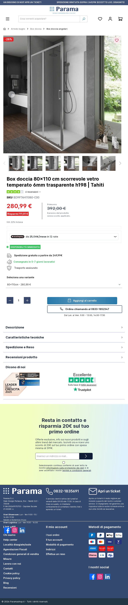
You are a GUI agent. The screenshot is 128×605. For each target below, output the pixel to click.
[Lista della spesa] (100, 18)
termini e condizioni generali (76, 470)
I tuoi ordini (52, 534)
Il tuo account (54, 539)
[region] (62, 104)
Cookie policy (11, 573)
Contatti (8, 568)
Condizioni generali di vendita (21, 554)
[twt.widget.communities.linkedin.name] (22, 530)
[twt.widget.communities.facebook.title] (92, 576)
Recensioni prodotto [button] (21, 357)
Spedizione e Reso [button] (20, 347)
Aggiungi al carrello (84, 300)
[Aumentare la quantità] (27, 300)
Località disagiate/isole (17, 544)
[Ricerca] (84, 19)
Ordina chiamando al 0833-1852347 (87, 309)
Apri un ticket (109, 491)
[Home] (4, 29)
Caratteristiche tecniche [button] (25, 337)
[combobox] (49, 19)
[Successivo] (113, 94)
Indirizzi (50, 549)
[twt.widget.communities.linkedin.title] (107, 576)
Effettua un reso (55, 554)
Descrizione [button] (15, 327)
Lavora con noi (12, 563)
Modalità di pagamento (60, 544)
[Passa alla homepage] (64, 10)
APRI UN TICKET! (33, 2)
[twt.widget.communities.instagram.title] (100, 576)
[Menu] (7, 18)
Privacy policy (11, 578)
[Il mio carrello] (120, 18)
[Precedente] (11, 94)
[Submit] (86, 456)
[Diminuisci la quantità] (10, 300)
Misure (7, 558)
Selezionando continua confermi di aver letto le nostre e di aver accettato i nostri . (65, 468)
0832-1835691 (66, 491)
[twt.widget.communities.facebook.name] (7, 530)
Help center (10, 539)
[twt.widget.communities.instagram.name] (14, 530)
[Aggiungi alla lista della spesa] (117, 40)
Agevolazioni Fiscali (15, 549)
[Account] (110, 18)
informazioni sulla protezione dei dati (65, 468)
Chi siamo (9, 534)
